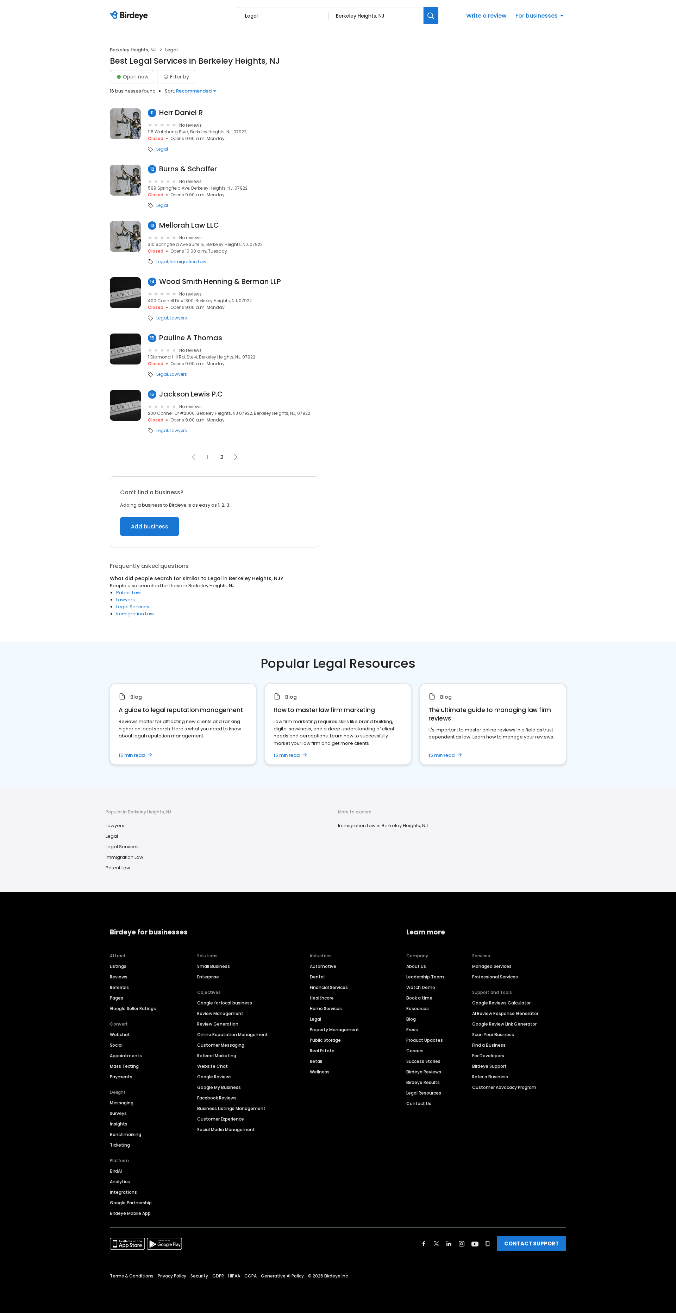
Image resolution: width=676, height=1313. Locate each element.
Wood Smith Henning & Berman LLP (220, 281)
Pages (116, 998)
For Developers (488, 1056)
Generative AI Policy (282, 1276)
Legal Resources (423, 1093)
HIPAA (234, 1276)
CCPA (250, 1276)
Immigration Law (188, 262)
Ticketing (120, 1145)
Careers (415, 1051)
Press (412, 1030)
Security (199, 1276)
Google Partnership (131, 1203)
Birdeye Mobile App (130, 1213)
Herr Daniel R (181, 112)
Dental (317, 977)
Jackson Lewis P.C (191, 394)
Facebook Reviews (217, 1098)
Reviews (118, 977)
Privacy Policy (172, 1276)
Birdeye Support (489, 1066)
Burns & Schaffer (188, 169)
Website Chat (212, 1066)
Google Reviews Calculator (501, 1003)
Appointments (126, 1056)
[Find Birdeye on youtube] (474, 1243)
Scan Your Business (493, 1035)
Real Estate (322, 1051)
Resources (417, 1008)
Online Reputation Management (232, 1035)
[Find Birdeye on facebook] (424, 1243)
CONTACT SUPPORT (531, 1243)
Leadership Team (425, 977)
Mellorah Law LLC (189, 225)
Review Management (220, 1013)
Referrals (119, 987)
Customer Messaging (220, 1045)
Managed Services (492, 966)
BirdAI (116, 1171)
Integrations (123, 1192)
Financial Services (329, 987)
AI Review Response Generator (505, 1013)
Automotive (323, 966)
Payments (121, 1077)
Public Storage (325, 1040)
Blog (411, 1019)
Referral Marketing (216, 1056)
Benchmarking (125, 1134)
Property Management (334, 1030)
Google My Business (219, 1087)
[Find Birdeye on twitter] (436, 1243)
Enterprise (208, 977)
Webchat (120, 1035)
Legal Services (132, 606)
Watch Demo (420, 987)
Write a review (486, 16)
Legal (162, 149)
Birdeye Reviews (423, 1072)
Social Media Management (226, 1130)
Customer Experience (220, 1119)
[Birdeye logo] (130, 16)
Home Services (326, 1008)
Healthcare (322, 998)
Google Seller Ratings (133, 1008)
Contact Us (418, 1103)
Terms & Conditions (132, 1276)
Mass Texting (124, 1066)
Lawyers (178, 318)
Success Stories (423, 1061)
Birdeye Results (423, 1082)
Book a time (419, 998)
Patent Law (128, 592)
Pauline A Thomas (190, 338)
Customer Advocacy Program (504, 1087)
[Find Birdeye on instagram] (461, 1243)
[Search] (431, 15)
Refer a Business (490, 1077)
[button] (193, 457)
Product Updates (424, 1040)
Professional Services (495, 977)
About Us (416, 966)
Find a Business (489, 1045)
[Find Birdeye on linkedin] (449, 1243)
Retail (316, 1061)
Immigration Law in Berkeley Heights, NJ (383, 825)
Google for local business (224, 1003)
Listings (118, 966)
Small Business (213, 966)
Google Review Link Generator (504, 1024)
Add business (149, 526)
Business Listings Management (231, 1108)
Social (116, 1045)
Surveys (118, 1113)
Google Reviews (214, 1077)
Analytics (120, 1182)
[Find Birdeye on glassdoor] (488, 1243)
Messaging (121, 1103)
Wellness (320, 1072)
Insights (118, 1124)
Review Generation (217, 1024)
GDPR (218, 1276)
